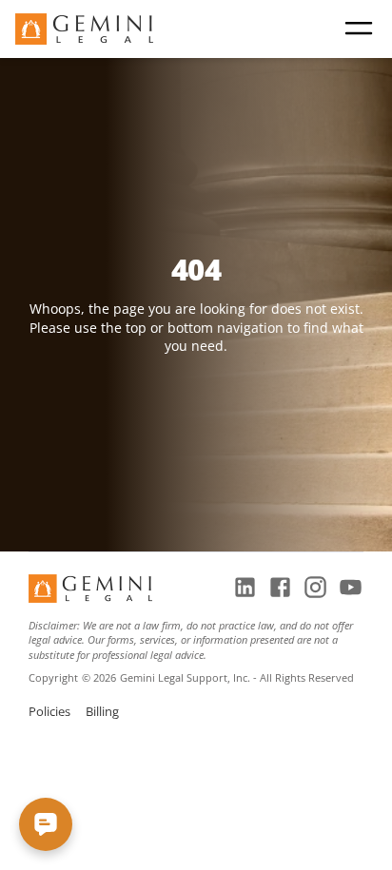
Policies (49, 711)
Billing (102, 711)
